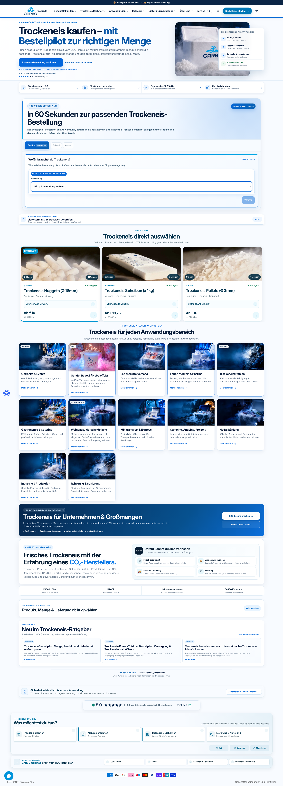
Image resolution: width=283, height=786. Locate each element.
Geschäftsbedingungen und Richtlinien (255, 781)
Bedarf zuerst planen (241, 524)
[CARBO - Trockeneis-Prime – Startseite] (30, 11)
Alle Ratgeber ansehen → (250, 634)
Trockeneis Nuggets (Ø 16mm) (50, 290)
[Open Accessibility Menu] (6, 393)
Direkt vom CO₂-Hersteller (152, 672)
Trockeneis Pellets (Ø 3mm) (210, 290)
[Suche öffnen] (210, 11)
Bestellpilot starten (235, 11)
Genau (68, 145)
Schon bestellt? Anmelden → (31, 69)
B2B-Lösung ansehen (241, 516)
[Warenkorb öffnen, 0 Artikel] (256, 11)
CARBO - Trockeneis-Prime (23, 782)
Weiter (248, 200)
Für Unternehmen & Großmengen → (63, 69)
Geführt (32, 145)
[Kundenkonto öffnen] (218, 11)
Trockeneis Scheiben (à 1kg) (129, 290)
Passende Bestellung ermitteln (41, 62)
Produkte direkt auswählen (80, 62)
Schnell (56, 145)
